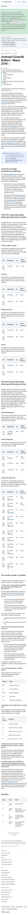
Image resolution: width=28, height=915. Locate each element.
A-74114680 (10, 336)
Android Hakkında (5, 906)
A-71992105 (10, 295)
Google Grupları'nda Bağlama (8, 884)
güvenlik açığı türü (14, 396)
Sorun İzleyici (4, 901)
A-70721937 (10, 372)
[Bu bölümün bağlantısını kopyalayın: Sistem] (7, 345)
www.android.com (5, 894)
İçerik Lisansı (19, 840)
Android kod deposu (5, 853)
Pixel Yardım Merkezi (5, 892)
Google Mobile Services (6, 897)
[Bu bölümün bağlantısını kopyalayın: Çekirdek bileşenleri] (15, 412)
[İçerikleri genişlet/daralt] (9, 68)
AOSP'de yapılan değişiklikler (9, 28)
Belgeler (4, 6)
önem (21, 396)
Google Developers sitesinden (13, 755)
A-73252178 (10, 301)
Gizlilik (3, 909)
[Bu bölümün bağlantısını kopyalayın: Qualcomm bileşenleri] (16, 478)
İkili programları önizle (6, 859)
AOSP (2, 50)
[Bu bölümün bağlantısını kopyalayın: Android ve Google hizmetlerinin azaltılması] (22, 171)
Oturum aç (23, 1)
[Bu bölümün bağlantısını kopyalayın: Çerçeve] (8, 274)
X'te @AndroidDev (5, 872)
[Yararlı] (14, 53)
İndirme (3, 857)
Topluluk (13, 906)
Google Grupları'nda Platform (8, 879)
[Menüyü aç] (2, 1)
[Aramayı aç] (16, 2)
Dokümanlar (8, 50)
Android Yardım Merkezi (6, 890)
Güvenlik (14, 50)
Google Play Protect (20, 195)
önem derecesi (7, 231)
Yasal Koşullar (19, 906)
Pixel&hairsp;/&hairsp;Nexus (8, 783)
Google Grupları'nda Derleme (8, 881)
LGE (14, 781)
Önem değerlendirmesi (12, 126)
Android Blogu (4, 875)
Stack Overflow (4, 899)
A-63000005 (10, 365)
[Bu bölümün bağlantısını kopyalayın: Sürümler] (10, 794)
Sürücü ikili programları (6, 864)
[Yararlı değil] (16, 53)
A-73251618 (10, 266)
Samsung (10, 781)
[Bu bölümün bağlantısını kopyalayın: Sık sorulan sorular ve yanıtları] (2, 578)
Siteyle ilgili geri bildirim (11, 909)
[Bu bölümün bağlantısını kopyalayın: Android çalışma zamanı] (18, 246)
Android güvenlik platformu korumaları (10, 143)
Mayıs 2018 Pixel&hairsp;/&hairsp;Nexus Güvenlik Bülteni (13, 160)
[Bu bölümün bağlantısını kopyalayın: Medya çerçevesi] (13, 309)
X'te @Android (4, 870)
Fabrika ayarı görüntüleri (6, 862)
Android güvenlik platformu (10, 174)
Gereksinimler (4, 855)
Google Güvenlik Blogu (6, 877)
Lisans (25, 906)
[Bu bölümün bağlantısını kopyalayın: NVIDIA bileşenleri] (14, 439)
